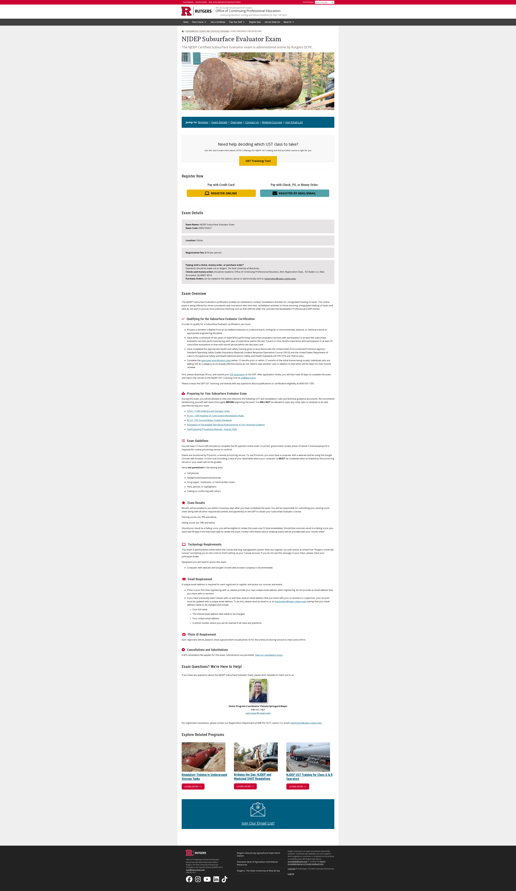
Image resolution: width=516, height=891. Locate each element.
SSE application (237, 374)
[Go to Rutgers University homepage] (196, 11)
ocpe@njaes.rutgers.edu (195, 870)
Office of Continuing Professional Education (248, 11)
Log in (291, 873)
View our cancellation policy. (269, 655)
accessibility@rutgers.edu (297, 861)
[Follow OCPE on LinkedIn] (216, 878)
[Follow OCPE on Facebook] (189, 878)
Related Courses (272, 122)
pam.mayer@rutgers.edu (258, 713)
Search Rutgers (308, 2)
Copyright (291, 869)
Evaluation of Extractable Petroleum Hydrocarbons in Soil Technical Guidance (226, 424)
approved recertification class (216, 360)
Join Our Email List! (258, 823)
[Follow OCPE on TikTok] (225, 878)
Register (203, 122)
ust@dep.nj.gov (248, 377)
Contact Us (252, 122)
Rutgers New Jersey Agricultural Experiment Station (258, 854)
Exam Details (219, 122)
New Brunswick (201, 2)
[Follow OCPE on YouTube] (207, 878)
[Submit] (333, 2)
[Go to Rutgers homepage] (196, 855)
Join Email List (294, 122)
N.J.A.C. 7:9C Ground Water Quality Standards (209, 420)
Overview (236, 122)
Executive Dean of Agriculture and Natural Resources (257, 863)
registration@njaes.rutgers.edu (280, 278)
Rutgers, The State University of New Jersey (258, 870)
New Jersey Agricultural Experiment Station (234, 8)
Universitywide (188, 2)
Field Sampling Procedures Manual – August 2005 (212, 429)
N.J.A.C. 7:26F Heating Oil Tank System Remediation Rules (215, 415)
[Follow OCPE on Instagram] (198, 878)
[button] (221, 193)
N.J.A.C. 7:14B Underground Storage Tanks (208, 411)
